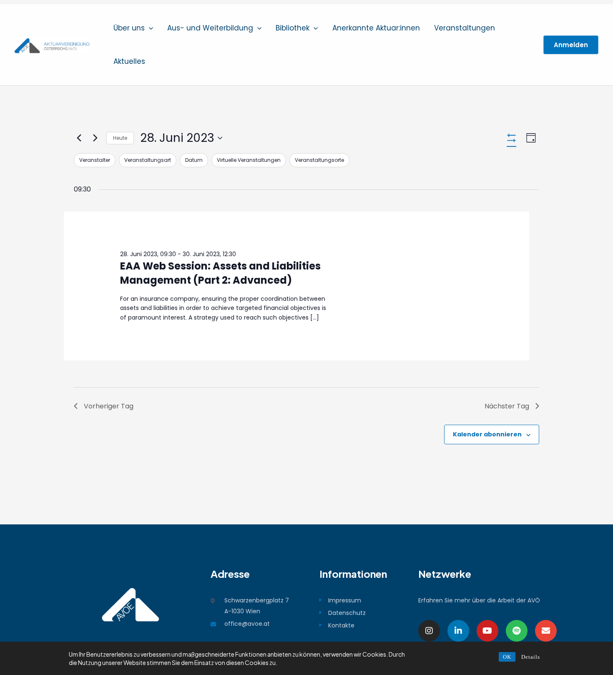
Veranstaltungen (464, 28)
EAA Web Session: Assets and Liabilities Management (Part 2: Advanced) (220, 273)
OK (507, 657)
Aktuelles (129, 61)
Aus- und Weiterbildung (210, 28)
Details (530, 657)
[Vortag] (79, 138)
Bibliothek (292, 28)
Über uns (129, 28)
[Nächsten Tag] (95, 138)
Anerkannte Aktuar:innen (376, 28)
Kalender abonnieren (487, 434)
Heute (120, 137)
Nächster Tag (507, 406)
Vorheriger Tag (108, 406)
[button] (149, 28)
